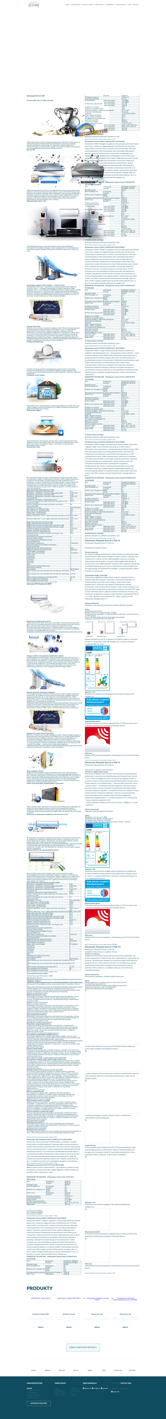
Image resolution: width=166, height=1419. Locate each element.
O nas (129, 4)
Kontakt (136, 4)
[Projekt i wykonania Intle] (125, 1391)
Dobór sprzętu (99, 4)
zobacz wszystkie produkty (83, 1347)
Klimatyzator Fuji (97, 1314)
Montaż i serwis (87, 4)
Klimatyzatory (76, 4)
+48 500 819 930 (33, 1397)
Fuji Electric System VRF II (40, 1314)
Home (67, 4)
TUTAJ (55, 582)
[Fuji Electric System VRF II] (40, 1298)
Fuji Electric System (69, 1314)
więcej (41, 1327)
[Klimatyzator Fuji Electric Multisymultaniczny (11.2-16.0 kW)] (125, 1300)
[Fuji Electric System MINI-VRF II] (69, 1298)
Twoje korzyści (121, 4)
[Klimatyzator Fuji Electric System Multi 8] (97, 1300)
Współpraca (110, 4)
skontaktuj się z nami (39, 1403)
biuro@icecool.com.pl (33, 1395)
